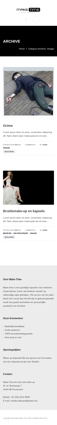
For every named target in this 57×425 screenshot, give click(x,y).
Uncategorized (20, 233)
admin (44, 145)
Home (22, 49)
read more (9, 151)
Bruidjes (7, 233)
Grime (8, 126)
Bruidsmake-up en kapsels (24, 211)
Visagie (6, 148)
